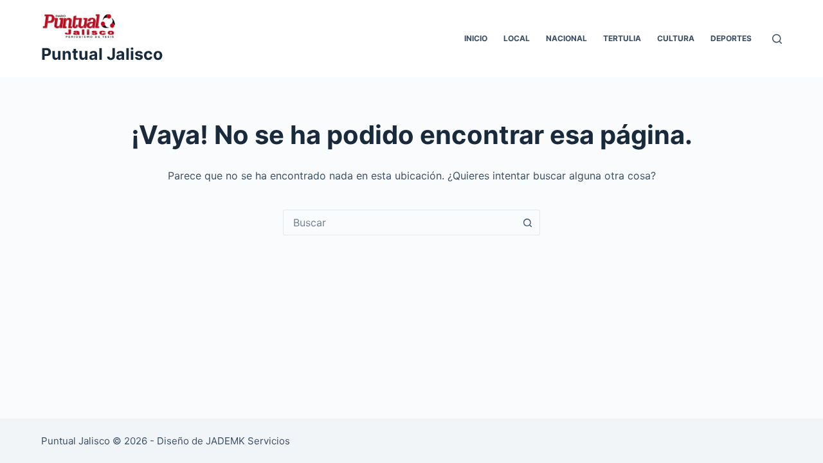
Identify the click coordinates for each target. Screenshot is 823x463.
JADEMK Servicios (248, 441)
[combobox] (399, 222)
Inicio (475, 38)
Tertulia (622, 38)
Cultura (675, 38)
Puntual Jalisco (102, 54)
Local (516, 38)
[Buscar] (777, 39)
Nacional (566, 38)
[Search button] (527, 222)
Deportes (731, 38)
